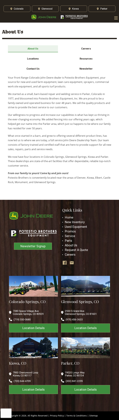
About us (71, 245)
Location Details (33, 328)
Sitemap (93, 415)
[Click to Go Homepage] (33, 216)
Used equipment (76, 227)
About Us (33, 48)
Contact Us (33, 68)
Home (69, 217)
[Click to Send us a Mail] (71, 262)
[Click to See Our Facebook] (64, 262)
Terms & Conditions (76, 415)
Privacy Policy (57, 415)
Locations (33, 58)
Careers (86, 48)
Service (70, 236)
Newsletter (86, 68)
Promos (70, 231)
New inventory (75, 222)
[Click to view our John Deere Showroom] (44, 17)
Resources (86, 58)
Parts (68, 240)
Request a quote (76, 250)
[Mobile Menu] (116, 18)
